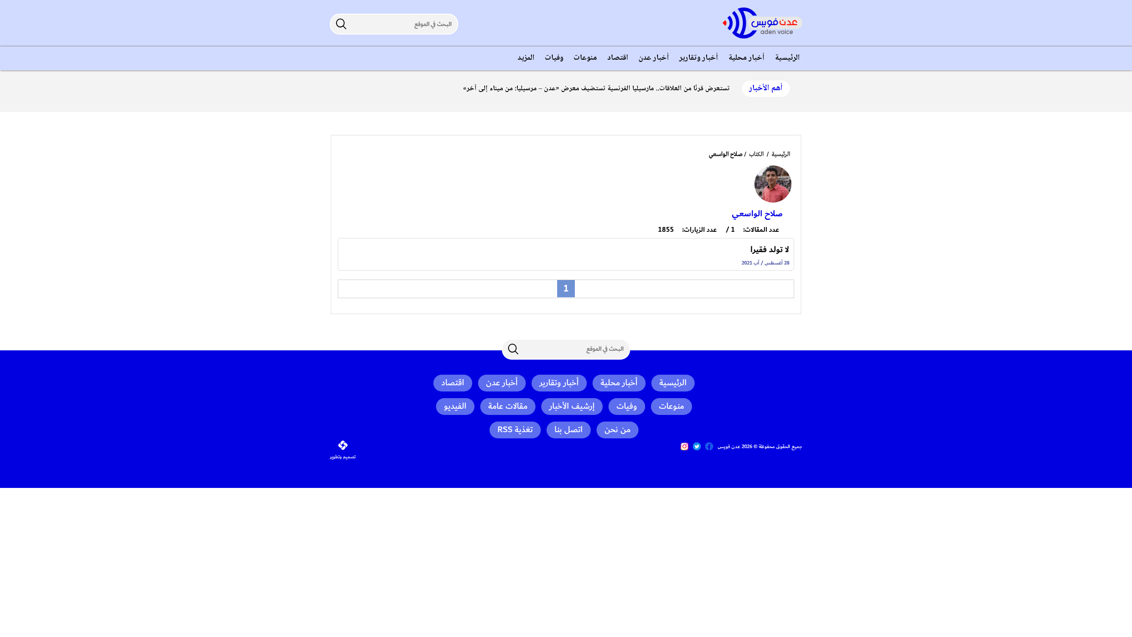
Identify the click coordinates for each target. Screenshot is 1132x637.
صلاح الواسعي (757, 213)
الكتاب (756, 154)
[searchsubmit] (341, 24)
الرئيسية (781, 154)
